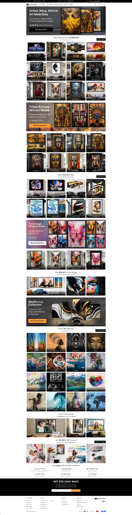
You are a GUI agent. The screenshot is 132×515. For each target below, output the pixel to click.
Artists (65, 4)
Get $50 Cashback (75, 490)
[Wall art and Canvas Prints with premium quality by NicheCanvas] (31, 4)
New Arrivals (43, 506)
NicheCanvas (34, 511)
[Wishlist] (101, 4)
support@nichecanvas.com (82, 502)
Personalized (57, 4)
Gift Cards (52, 500)
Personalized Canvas (44, 508)
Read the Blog (64, 502)
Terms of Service (29, 508)
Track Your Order (80, 500)
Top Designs (43, 502)
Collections (42, 4)
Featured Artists (44, 504)
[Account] (98, 4)
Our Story (63, 500)
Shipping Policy (29, 506)
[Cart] (104, 4)
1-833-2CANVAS (80, 506)
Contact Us (79, 504)
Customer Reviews (65, 504)
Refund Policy (29, 504)
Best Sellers (50, 4)
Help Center (28, 500)
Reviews (71, 4)
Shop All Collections (100, 330)
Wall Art (69, 440)
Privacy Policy (28, 502)
